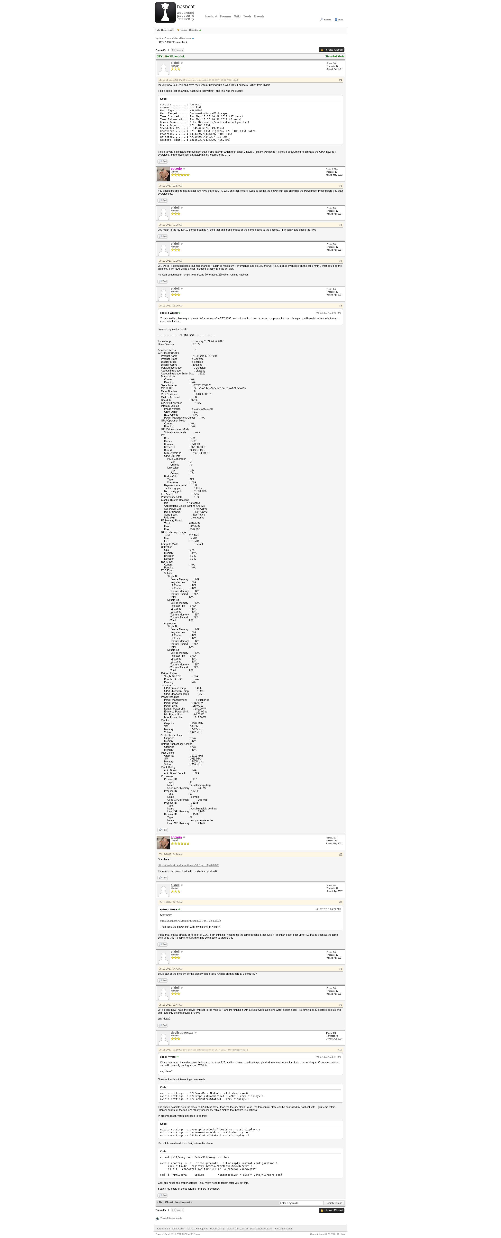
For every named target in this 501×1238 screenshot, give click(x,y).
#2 (340, 185)
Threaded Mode (334, 56)
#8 (340, 968)
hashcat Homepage (197, 1228)
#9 (340, 1004)
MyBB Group (193, 1234)
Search (327, 19)
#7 (340, 902)
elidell (175, 62)
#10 (340, 1049)
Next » (180, 50)
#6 (340, 854)
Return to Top (217, 1228)
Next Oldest (166, 1202)
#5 (340, 305)
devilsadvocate (182, 1032)
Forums (226, 16)
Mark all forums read (261, 1228)
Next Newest (182, 1202)
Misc (175, 38)
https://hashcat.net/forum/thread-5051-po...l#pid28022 (188, 865)
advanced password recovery (185, 12)
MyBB (170, 1234)
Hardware (185, 38)
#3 (340, 224)
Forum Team (163, 1228)
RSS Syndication (284, 1228)
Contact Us (178, 1228)
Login (184, 30)
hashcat (211, 16)
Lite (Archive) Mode (237, 1228)
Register (193, 30)
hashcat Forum (163, 38)
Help (340, 19)
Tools (247, 16)
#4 (340, 260)
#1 (340, 80)
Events (259, 16)
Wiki (237, 16)
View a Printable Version (171, 1218)
